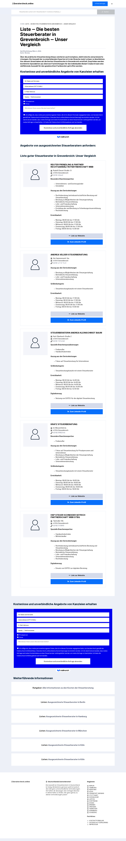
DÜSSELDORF (94, 797)
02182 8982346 (59, 433)
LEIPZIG (92, 799)
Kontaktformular (96, 821)
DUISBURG (93, 812)
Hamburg (92, 788)
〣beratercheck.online (22, 4)
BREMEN (92, 805)
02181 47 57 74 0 (59, 263)
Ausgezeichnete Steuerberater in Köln (66, 745)
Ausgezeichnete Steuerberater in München (66, 731)
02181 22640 (58, 175)
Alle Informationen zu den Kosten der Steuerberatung (68, 688)
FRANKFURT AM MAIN (96, 793)
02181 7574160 (59, 341)
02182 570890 (58, 526)
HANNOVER (93, 809)
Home (22, 24)
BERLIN (91, 786)
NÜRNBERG (93, 811)
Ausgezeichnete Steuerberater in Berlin (66, 702)
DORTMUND (93, 801)
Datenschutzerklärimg (98, 822)
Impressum (93, 824)
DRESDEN (92, 807)
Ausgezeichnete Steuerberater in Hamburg (66, 717)
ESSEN (91, 803)
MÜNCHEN (92, 789)
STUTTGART (93, 795)
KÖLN (91, 791)
